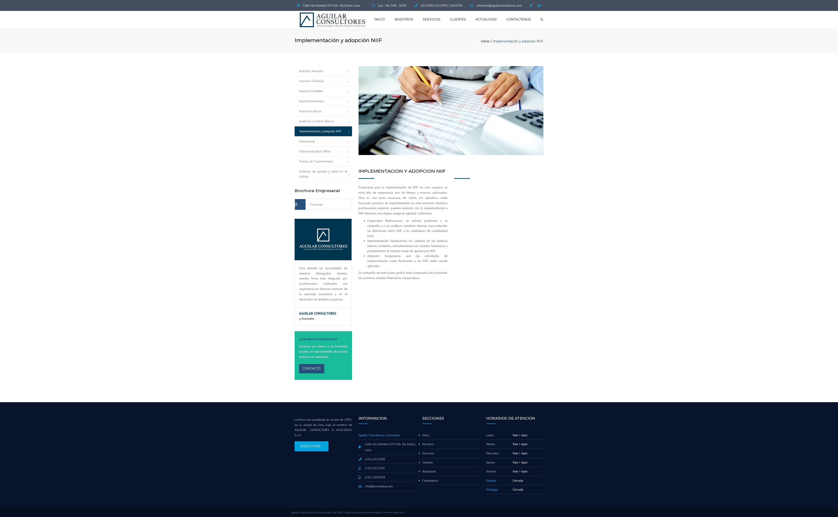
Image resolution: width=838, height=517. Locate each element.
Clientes (458, 19)
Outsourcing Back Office (314, 151)
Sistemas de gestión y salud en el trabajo (323, 173)
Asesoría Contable (311, 91)
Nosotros (404, 19)
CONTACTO (312, 369)
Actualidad (486, 19)
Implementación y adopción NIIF (320, 131)
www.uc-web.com (393, 512)
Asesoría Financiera (311, 101)
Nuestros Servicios (311, 71)
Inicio (379, 19)
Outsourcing (307, 141)
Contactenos (518, 19)
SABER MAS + (311, 446)
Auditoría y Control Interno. (316, 121)
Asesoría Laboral (310, 111)
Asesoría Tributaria (311, 81)
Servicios (431, 19)
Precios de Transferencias (316, 161)
